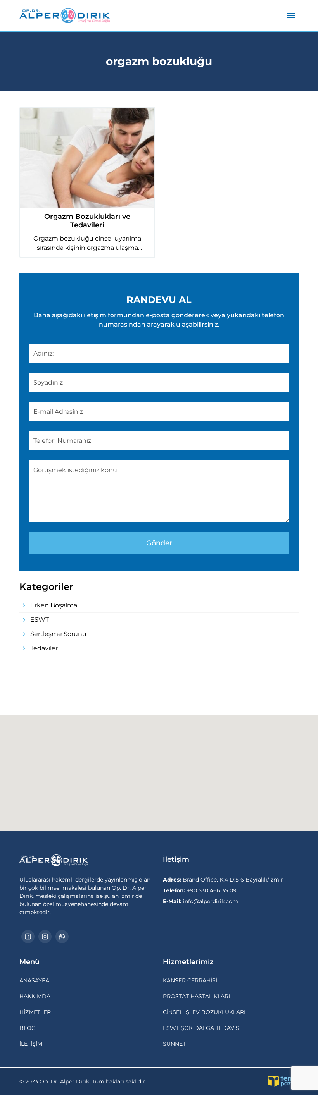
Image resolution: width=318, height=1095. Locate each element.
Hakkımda (34, 996)
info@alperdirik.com (200, 901)
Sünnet (174, 1043)
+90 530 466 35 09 (200, 890)
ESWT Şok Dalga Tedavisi (202, 1028)
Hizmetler (35, 1012)
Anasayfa (34, 980)
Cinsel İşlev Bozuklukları (204, 1012)
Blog (27, 1028)
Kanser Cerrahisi (190, 980)
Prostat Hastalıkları (196, 996)
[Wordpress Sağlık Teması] (283, 1081)
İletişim (30, 1043)
